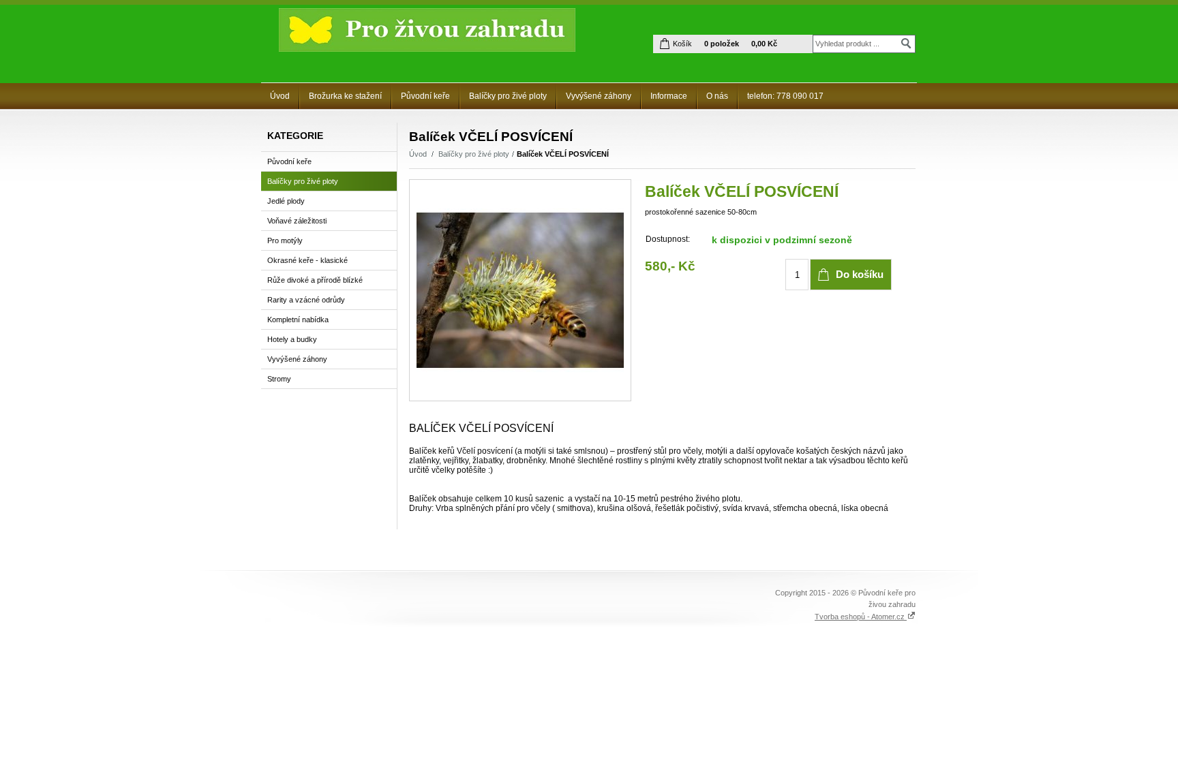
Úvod (280, 96)
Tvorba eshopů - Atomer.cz (861, 616)
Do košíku (859, 274)
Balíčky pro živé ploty (508, 96)
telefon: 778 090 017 (785, 96)
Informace (668, 96)
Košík (682, 44)
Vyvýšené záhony (598, 96)
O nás (717, 96)
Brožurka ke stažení (345, 96)
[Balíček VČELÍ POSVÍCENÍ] (520, 290)
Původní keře (425, 96)
